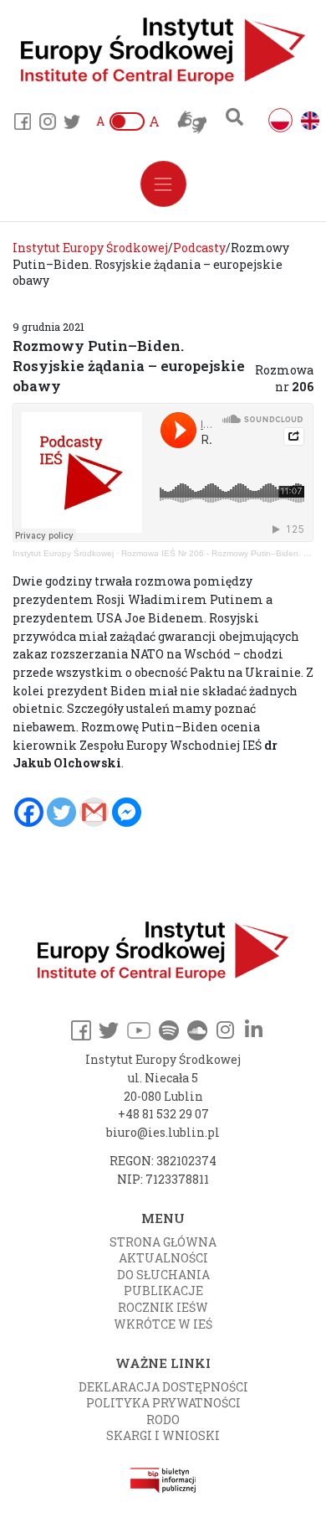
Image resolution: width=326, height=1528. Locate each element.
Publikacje (163, 1290)
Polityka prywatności (163, 1403)
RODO (163, 1419)
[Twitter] (61, 812)
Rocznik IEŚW (163, 1307)
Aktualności (163, 1258)
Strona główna (163, 1242)
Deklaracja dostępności (163, 1387)
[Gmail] (94, 812)
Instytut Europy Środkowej (63, 553)
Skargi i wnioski (163, 1435)
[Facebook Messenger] (126, 812)
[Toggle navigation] (163, 184)
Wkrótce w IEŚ (163, 1324)
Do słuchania (163, 1275)
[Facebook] (28, 812)
